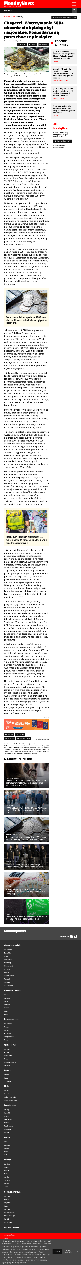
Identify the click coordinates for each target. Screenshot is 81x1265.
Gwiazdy (6, 1167)
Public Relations (9, 1094)
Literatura (7, 1145)
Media (6, 1086)
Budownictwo (8, 950)
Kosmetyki (7, 1113)
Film (5, 1142)
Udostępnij (45, 44)
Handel (6, 956)
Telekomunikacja (9, 976)
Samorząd (19, 17)
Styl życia (7, 1180)
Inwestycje (7, 1004)
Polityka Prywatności (68, 1251)
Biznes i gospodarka (12, 945)
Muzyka (6, 1148)
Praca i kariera (8, 1056)
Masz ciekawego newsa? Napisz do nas (64, 17)
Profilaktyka (7, 1129)
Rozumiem (57, 1252)
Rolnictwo (7, 972)
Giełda (6, 1001)
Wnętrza (6, 1183)
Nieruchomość (8, 966)
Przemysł (7, 969)
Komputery (7, 1033)
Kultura (7, 1137)
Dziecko (6, 1075)
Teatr (5, 1155)
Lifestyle (7, 1160)
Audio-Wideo (8, 1024)
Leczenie (6, 1116)
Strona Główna (9, 1235)
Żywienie (6, 1132)
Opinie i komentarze (12, 1192)
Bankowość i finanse (12, 990)
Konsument (7, 1049)
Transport (7, 979)
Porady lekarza (8, 1126)
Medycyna (7, 1123)
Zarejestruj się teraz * (63, 141)
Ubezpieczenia (8, 985)
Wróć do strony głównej (23, 738)
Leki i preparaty (8, 1119)
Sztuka (6, 1151)
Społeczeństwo (9, 17)
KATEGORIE (8, 10)
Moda (6, 1174)
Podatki (6, 1052)
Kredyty (6, 1008)
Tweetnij (34, 44)
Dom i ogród (7, 1164)
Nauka (6, 1078)
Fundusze (7, 998)
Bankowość (7, 1196)
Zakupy (6, 1187)
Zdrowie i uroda (10, 1105)
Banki (5, 995)
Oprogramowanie (9, 1037)
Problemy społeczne (10, 1062)
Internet (6, 1030)
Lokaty (6, 1011)
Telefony (6, 1040)
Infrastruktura (8, 959)
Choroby (6, 1110)
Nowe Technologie (9, 1216)
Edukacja (7, 1070)
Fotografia (7, 1027)
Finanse (6, 1199)
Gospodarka (7, 1203)
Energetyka (7, 953)
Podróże (6, 1177)
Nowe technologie (11, 1019)
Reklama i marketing (10, 1097)
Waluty (6, 1014)
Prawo (6, 1059)
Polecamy (23, 44)
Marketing (7, 1209)
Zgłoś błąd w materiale (42, 739)
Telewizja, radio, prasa (10, 1100)
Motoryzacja (7, 963)
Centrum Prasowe (11, 1227)
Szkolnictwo (7, 1081)
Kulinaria (6, 1170)
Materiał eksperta (9, 1212)
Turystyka (7, 982)
